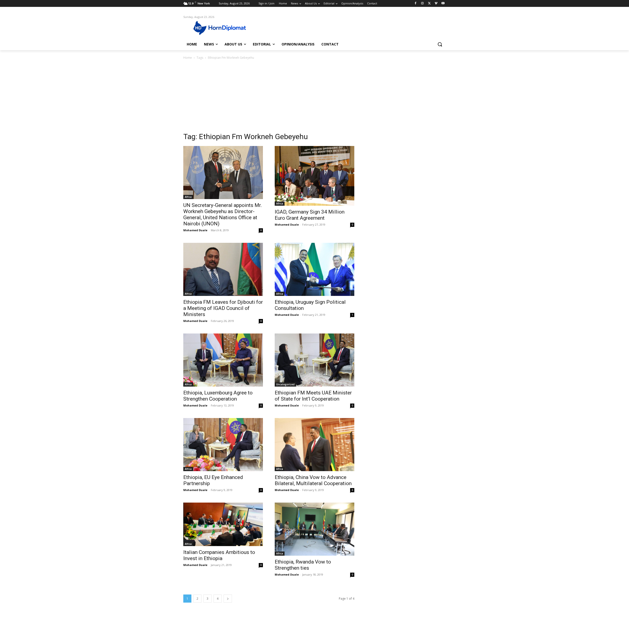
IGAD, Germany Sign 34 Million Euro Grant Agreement (309, 215)
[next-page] (228, 598)
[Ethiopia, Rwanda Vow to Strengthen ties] (314, 529)
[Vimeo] (436, 3)
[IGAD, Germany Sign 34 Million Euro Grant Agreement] (314, 176)
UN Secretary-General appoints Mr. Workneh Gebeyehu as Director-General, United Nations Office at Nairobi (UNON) (222, 214)
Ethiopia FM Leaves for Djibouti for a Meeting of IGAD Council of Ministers (223, 308)
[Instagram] (422, 3)
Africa (188, 197)
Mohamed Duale (195, 230)
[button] (440, 44)
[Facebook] (415, 3)
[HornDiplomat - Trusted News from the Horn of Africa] (222, 27)
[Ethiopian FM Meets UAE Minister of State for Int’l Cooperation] (314, 360)
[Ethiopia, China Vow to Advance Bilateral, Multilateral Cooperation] (314, 444)
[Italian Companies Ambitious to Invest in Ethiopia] (223, 524)
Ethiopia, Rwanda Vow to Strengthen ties (303, 565)
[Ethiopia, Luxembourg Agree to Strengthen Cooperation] (223, 360)
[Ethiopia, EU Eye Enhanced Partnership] (223, 444)
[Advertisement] (314, 97)
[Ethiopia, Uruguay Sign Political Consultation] (314, 269)
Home (187, 58)
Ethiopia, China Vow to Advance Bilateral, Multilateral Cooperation (313, 480)
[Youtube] (443, 3)
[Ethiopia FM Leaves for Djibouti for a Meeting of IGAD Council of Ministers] (223, 269)
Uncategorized (285, 384)
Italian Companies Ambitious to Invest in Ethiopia (219, 555)
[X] (429, 3)
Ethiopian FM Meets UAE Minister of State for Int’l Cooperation (313, 396)
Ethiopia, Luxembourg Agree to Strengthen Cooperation (218, 396)
